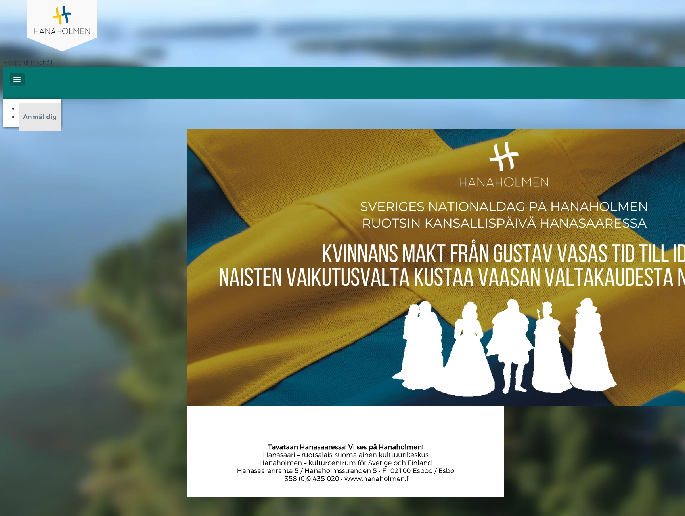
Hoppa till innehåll (27, 62)
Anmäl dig (40, 117)
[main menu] (17, 79)
